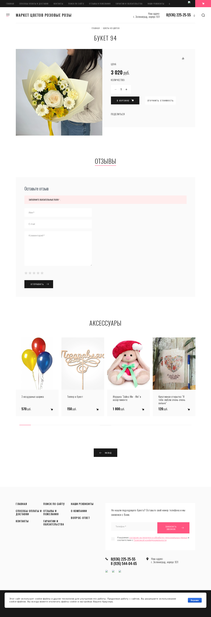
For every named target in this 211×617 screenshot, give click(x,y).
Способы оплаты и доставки (34, 3)
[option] (37, 376)
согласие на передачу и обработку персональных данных (158, 537)
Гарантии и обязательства (129, 3)
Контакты (58, 3)
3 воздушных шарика (33, 396)
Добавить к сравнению (183, 58)
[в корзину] (51, 409)
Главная (10, 3)
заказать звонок (171, 528)
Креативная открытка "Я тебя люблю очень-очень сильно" (171, 400)
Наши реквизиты (156, 3)
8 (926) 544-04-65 (124, 563)
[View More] (169, 3)
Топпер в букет (75, 396)
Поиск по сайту (76, 3)
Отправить (37, 284)
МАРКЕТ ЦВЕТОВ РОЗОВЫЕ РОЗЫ (44, 15)
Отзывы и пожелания (100, 3)
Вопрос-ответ (80, 518)
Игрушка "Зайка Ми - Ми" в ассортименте (127, 398)
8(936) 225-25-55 (178, 14)
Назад (108, 452)
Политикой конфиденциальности (150, 540)
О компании (79, 511)
